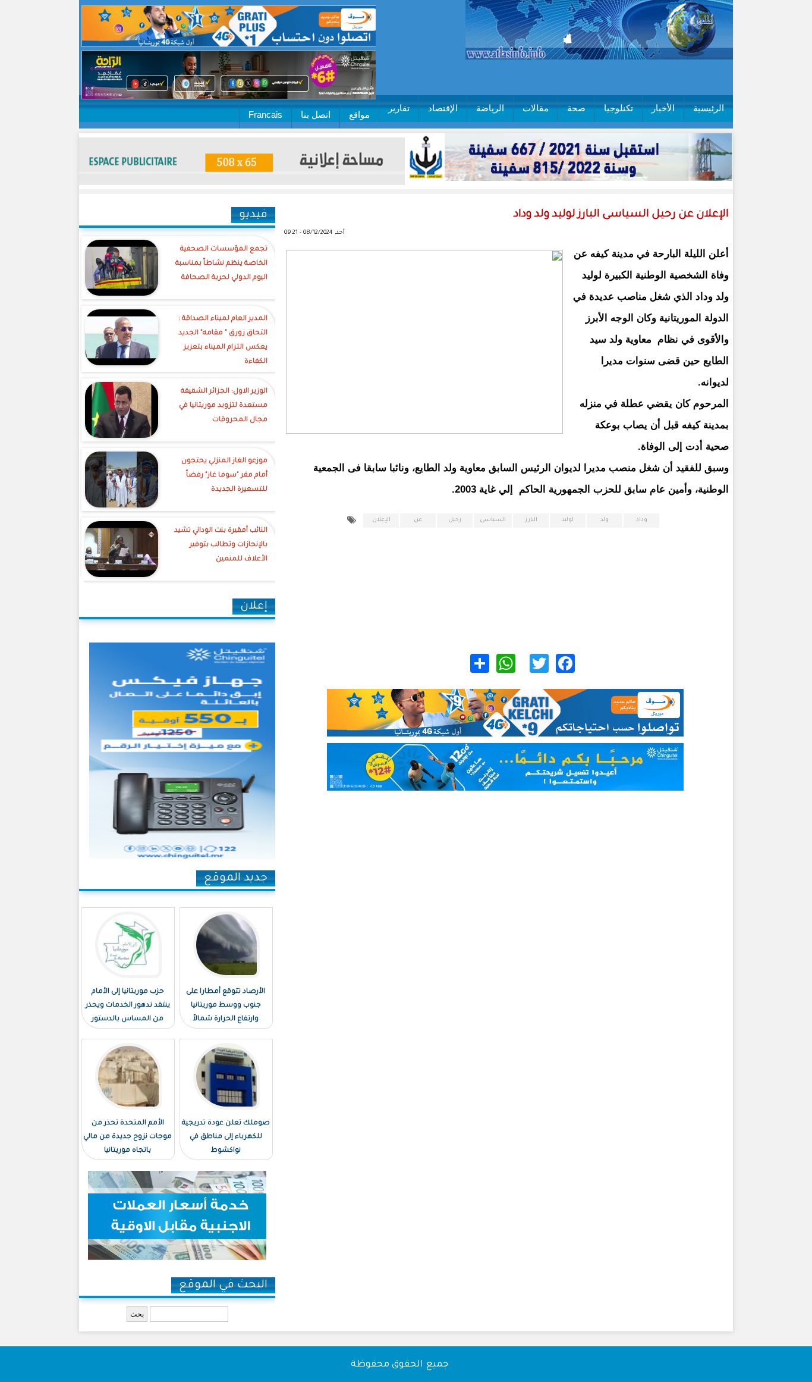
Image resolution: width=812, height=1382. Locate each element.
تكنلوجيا (618, 108)
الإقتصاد (443, 108)
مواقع (359, 114)
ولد (604, 520)
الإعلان (381, 520)
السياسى (493, 520)
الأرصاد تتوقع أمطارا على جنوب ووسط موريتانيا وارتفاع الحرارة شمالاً (225, 1005)
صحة (576, 108)
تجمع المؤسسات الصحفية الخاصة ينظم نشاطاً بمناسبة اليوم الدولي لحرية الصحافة (221, 264)
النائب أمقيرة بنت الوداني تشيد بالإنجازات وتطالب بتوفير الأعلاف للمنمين (220, 545)
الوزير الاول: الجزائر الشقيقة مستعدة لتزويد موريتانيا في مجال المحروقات (223, 406)
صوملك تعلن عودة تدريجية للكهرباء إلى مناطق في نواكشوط (226, 1137)
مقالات (536, 108)
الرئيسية (708, 108)
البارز (531, 520)
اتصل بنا (316, 114)
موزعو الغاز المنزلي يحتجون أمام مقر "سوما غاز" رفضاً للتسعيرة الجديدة (224, 475)
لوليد (568, 520)
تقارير (399, 108)
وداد (641, 520)
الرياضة (490, 108)
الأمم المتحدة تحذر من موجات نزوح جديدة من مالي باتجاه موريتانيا (127, 1137)
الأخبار (663, 108)
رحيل (454, 520)
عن (418, 520)
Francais (265, 114)
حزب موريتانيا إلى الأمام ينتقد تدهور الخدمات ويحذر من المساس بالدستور (128, 1005)
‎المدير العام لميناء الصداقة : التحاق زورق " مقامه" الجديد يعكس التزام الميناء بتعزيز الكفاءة (222, 340)
